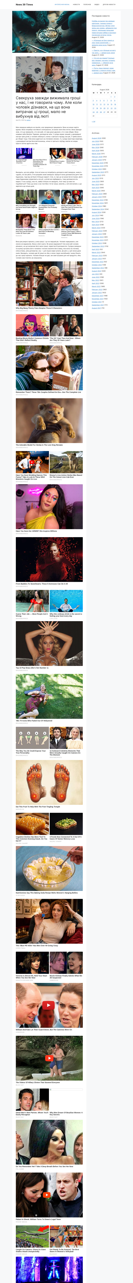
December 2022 (98, 262)
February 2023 (97, 255)
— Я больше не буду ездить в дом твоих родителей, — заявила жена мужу (103, 43)
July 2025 (95, 178)
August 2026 (96, 138)
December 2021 (97, 296)
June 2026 (96, 144)
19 (101, 108)
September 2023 (98, 246)
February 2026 (97, 157)
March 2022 (96, 286)
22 (111, 108)
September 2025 (98, 172)
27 (104, 112)
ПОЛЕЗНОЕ (87, 4)
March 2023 (96, 252)
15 (111, 104)
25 (97, 112)
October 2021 (97, 302)
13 (104, 104)
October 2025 (97, 169)
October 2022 (97, 265)
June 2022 (96, 277)
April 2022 (95, 283)
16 (115, 104)
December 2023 (98, 237)
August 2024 (96, 212)
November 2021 (97, 299)
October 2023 (97, 243)
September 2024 (98, 209)
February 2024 (97, 231)
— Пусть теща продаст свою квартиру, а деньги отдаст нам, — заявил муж (104, 70)
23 (115, 108)
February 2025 (97, 194)
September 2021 (98, 305)
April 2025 (95, 188)
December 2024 (98, 200)
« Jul (93, 121)
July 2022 (95, 274)
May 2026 (95, 147)
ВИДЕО (97, 4)
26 (101, 112)
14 (108, 104)
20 (104, 108)
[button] (49, 32)
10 (93, 104)
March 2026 (96, 154)
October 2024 (97, 206)
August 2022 (96, 271)
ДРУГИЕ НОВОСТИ (109, 4)
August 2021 (96, 308)
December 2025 (98, 163)
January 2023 (97, 259)
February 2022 (97, 289)
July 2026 (95, 141)
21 (108, 108)
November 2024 (98, 203)
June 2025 (96, 181)
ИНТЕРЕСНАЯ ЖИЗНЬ (62, 4)
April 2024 (95, 225)
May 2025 (95, 184)
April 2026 (95, 150)
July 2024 (95, 215)
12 (101, 104)
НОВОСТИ (76, 4)
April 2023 (95, 249)
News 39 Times (24, 4)
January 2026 (97, 160)
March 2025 (96, 191)
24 (94, 112)
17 (93, 108)
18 (97, 108)
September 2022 (98, 268)
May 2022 (95, 280)
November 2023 (98, 240)
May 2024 (95, 222)
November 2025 (98, 166)
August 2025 (96, 175)
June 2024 (96, 218)
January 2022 (97, 293)
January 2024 (97, 234)
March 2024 (96, 228)
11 (97, 104)
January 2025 (97, 197)
